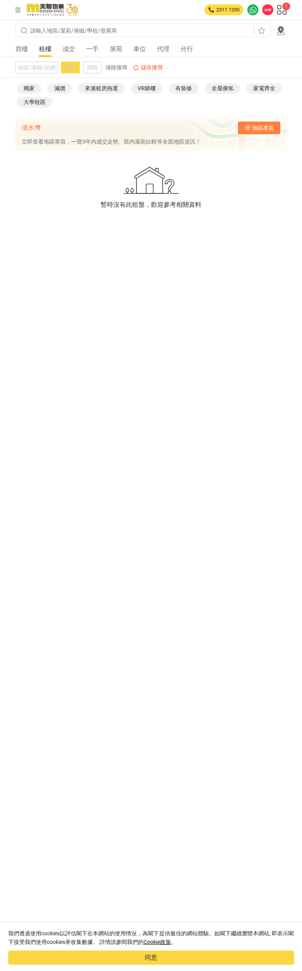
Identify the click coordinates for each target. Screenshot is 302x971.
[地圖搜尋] (281, 30)
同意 (151, 957)
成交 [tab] (69, 49)
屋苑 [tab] (116, 49)
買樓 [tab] (21, 49)
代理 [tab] (163, 49)
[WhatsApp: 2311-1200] (252, 9)
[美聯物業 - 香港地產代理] (53, 10)
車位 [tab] (139, 49)
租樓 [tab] (45, 49)
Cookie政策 (157, 942)
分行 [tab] (186, 49)
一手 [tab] (92, 49)
